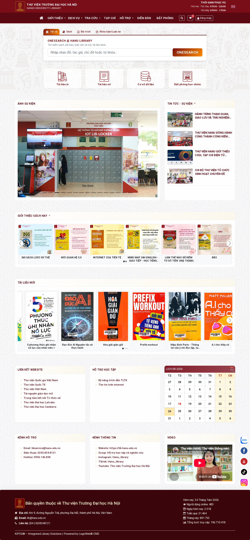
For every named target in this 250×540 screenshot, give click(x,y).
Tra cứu (91, 18)
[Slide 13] (124, 193)
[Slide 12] (118, 193)
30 (199, 382)
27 (169, 382)
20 (199, 403)
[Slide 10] (106, 193)
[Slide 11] (112, 193)
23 (230, 403)
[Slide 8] (93, 193)
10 (169, 396)
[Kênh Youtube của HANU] (244, 461)
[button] (65, 18)
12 (189, 396)
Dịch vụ (74, 18)
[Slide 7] (87, 193)
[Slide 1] (50, 193)
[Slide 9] (99, 193)
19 (189, 403)
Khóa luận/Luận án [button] (110, 31)
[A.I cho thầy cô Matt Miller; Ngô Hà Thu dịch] (179, 316)
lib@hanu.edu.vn (36, 518)
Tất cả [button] (53, 31)
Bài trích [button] (85, 31)
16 (230, 396)
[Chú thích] (87, 153)
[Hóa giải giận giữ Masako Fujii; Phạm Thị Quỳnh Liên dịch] (71, 316)
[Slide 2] (57, 193)
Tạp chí (109, 18)
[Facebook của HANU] (244, 450)
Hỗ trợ (125, 18)
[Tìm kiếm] (182, 18)
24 (169, 411)
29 (189, 382)
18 (179, 403)
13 (199, 396)
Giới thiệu (55, 18)
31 (209, 382)
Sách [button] (69, 31)
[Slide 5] (75, 193)
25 (179, 411)
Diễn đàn (144, 18)
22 (220, 403)
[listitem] (62, 78)
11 (179, 396)
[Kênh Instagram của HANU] (244, 482)
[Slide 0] (44, 193)
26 (189, 411)
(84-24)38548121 (39, 523)
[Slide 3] (63, 193)
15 (220, 396)
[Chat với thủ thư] (244, 440)
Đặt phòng (165, 18)
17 (169, 403)
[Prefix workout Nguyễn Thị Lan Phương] (107, 316)
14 (209, 396)
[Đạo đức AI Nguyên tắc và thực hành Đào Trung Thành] (36, 316)
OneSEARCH (187, 52)
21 (209, 403)
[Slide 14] (130, 193)
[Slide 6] (81, 193)
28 (179, 382)
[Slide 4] (69, 193)
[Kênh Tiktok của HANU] (244, 472)
